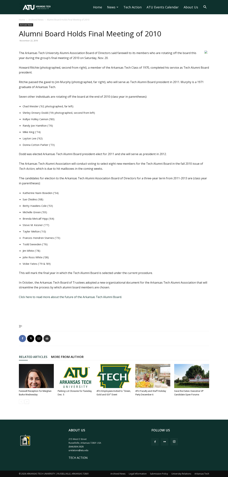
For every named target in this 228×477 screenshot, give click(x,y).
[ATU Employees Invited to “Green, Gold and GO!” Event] (114, 376)
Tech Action (132, 7)
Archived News (35, 19)
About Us (191, 7)
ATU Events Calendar (163, 7)
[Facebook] (22, 338)
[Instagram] (174, 441)
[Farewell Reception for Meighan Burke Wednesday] (36, 376)
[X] (30, 338)
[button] (205, 7)
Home (97, 7)
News (111, 7)
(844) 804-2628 (76, 446)
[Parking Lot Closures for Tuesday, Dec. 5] (75, 376)
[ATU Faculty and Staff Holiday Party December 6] (152, 376)
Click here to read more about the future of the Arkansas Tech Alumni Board (70, 297)
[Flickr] (164, 441)
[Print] (47, 338)
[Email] (38, 338)
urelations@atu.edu (78, 450)
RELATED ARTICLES (33, 357)
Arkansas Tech (202, 473)
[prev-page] (21, 401)
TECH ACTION (78, 458)
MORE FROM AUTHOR (67, 357)
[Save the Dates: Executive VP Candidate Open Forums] (191, 376)
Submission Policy (159, 473)
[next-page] (27, 401)
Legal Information (138, 473)
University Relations (181, 473)
